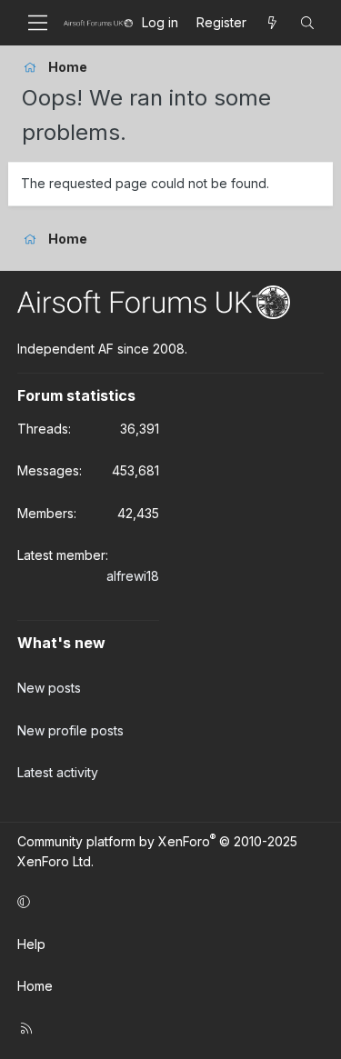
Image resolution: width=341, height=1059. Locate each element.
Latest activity (57, 772)
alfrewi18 (132, 576)
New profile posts (70, 730)
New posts (49, 687)
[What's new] (273, 22)
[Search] (307, 22)
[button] (167, 902)
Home (35, 986)
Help (31, 944)
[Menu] (37, 23)
